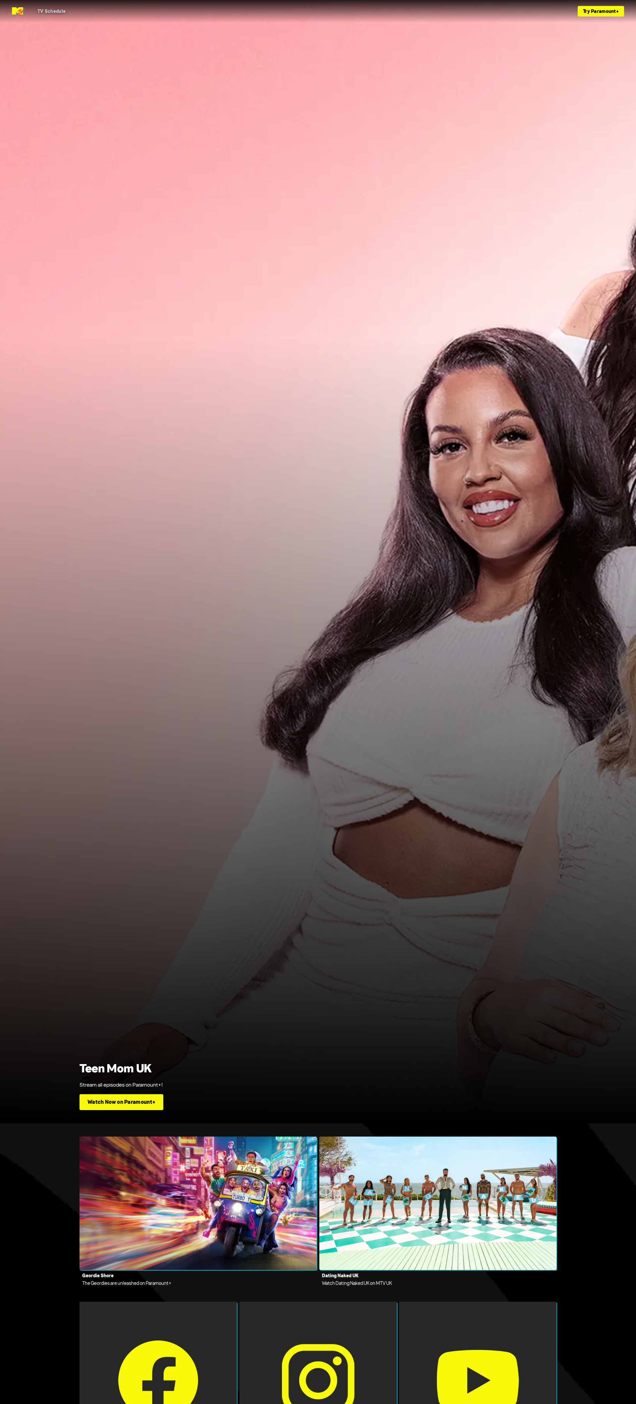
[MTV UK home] (18, 11)
